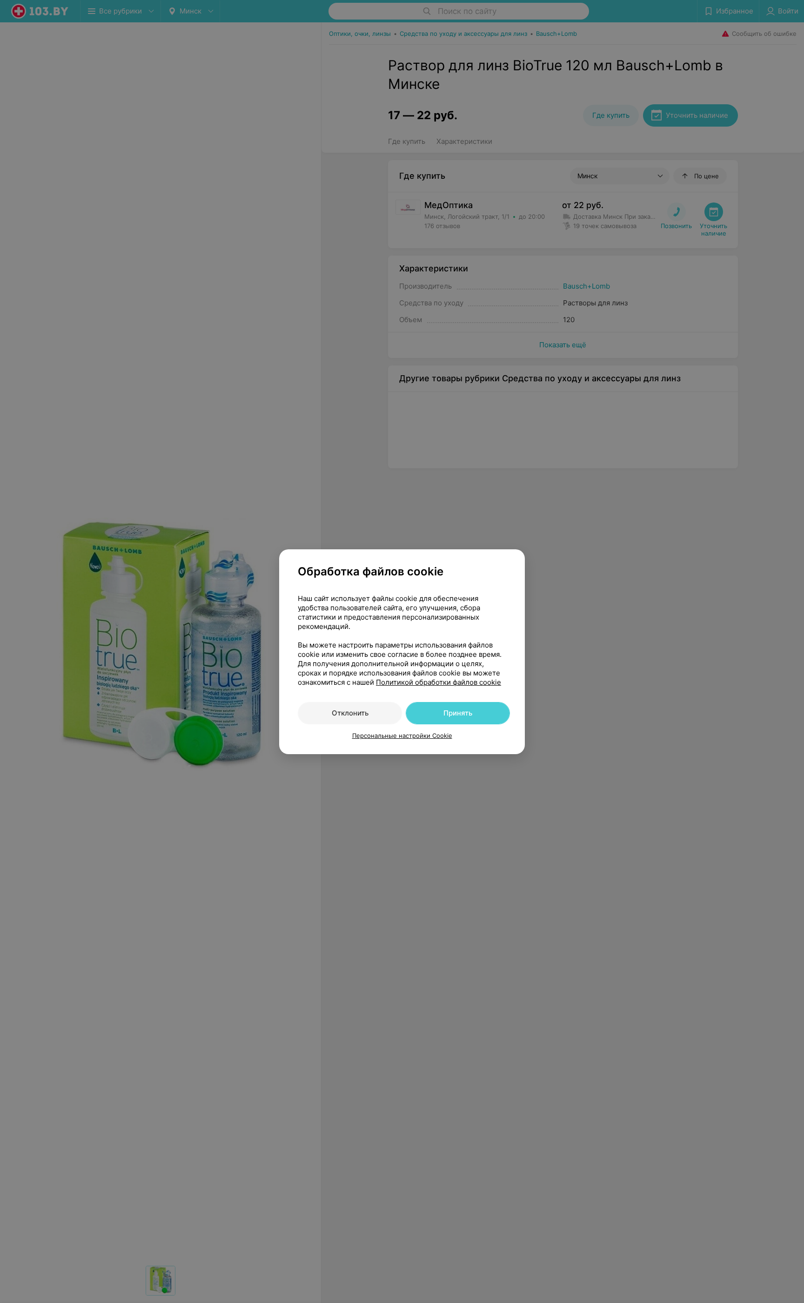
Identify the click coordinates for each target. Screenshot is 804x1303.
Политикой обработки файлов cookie (438, 682)
